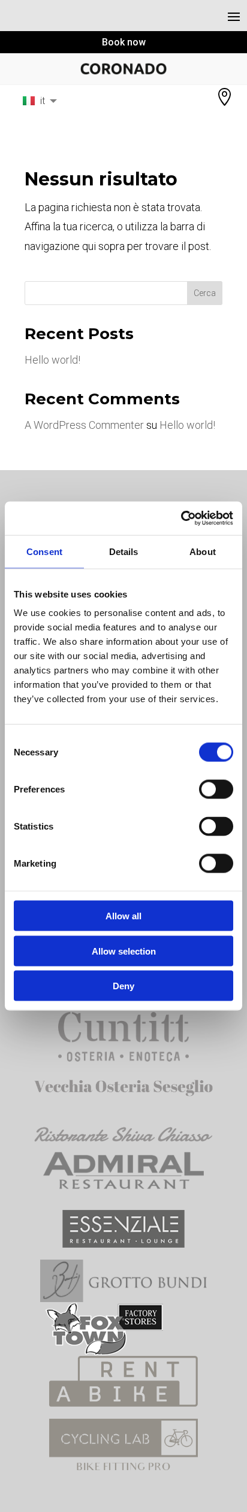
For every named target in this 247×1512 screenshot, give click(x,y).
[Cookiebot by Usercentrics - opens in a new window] (180, 518)
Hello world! (52, 359)
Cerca (205, 293)
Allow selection (124, 951)
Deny (123, 986)
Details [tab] (123, 551)
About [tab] (202, 551)
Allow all (123, 916)
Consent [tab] (44, 551)
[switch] (216, 789)
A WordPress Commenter (84, 425)
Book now (124, 42)
